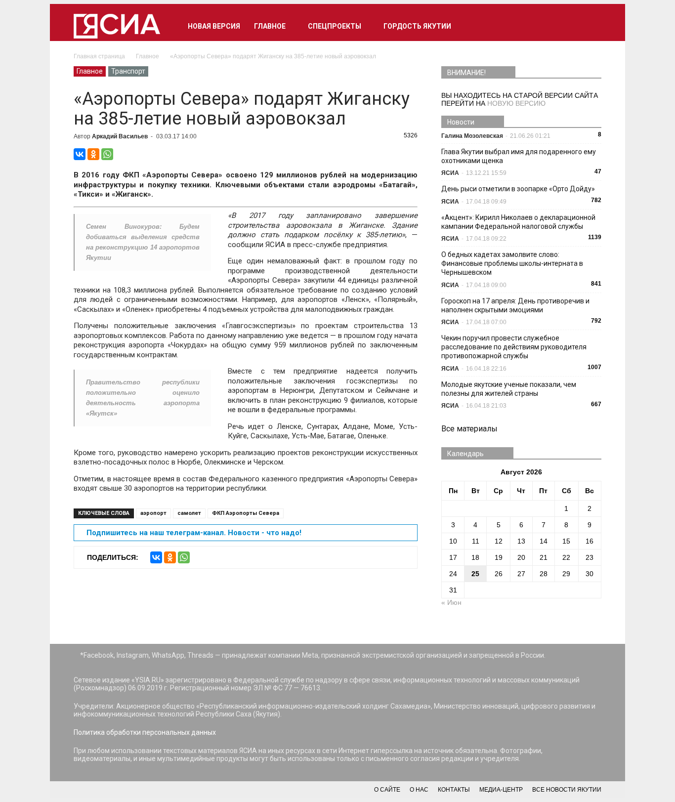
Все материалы (469, 428)
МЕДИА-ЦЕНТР (501, 789)
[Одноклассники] (93, 154)
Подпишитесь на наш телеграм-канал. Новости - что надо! (193, 532)
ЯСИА (450, 172)
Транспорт (128, 71)
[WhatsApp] (107, 154)
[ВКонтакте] (79, 154)
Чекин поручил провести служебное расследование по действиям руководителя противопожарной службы (514, 347)
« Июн (451, 602)
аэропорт (153, 513)
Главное (270, 26)
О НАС (419, 789)
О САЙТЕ (387, 789)
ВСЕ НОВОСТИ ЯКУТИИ (566, 789)
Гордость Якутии (417, 26)
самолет (189, 513)
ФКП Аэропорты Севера (245, 513)
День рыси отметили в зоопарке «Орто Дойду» (518, 189)
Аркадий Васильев (120, 136)
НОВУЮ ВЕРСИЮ (516, 103)
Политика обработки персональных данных (145, 732)
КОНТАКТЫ (454, 789)
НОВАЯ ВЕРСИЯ (214, 26)
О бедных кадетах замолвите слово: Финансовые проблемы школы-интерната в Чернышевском (512, 263)
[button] (589, 26)
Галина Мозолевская (472, 135)
